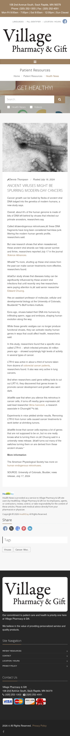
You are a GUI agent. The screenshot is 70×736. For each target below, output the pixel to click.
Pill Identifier (34, 21)
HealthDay (24, 514)
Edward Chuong (15, 290)
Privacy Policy (9, 665)
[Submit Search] (59, 99)
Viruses (7, 549)
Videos (38, 107)
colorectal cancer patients (36, 365)
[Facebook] (65, 21)
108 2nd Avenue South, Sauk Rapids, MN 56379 (35, 4)
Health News (19, 107)
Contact (6, 655)
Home (17, 76)
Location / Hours (52, 21)
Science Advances (16, 255)
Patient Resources (32, 76)
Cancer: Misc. (22, 549)
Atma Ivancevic (37, 404)
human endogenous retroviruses (24, 465)
